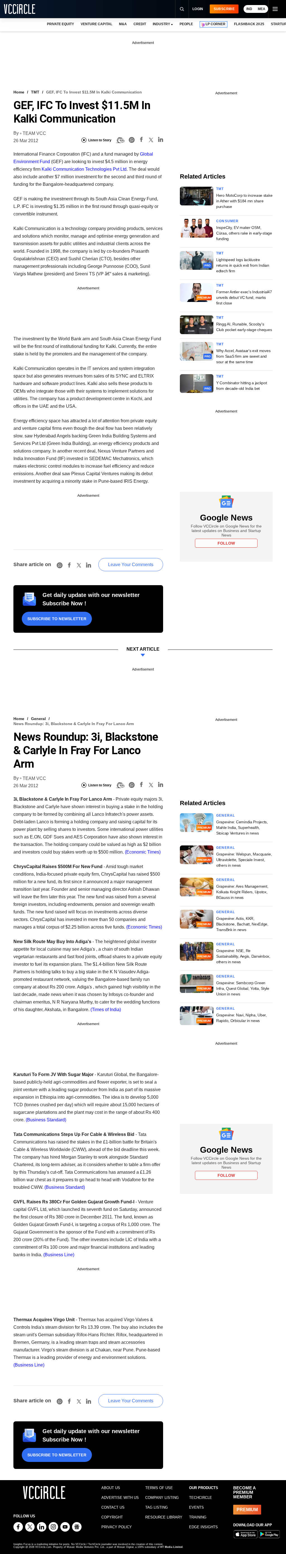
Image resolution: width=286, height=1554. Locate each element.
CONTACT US (113, 1507)
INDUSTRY (161, 24)
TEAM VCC (34, 133)
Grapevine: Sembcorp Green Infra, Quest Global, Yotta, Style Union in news (242, 988)
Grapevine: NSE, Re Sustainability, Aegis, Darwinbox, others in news (243, 956)
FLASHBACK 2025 (249, 24)
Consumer (227, 221)
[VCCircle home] (19, 9)
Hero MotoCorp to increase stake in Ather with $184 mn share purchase (244, 201)
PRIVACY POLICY (116, 1527)
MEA (261, 9)
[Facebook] (141, 140)
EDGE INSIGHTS (203, 1527)
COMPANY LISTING (162, 1498)
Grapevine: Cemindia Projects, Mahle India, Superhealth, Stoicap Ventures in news (242, 827)
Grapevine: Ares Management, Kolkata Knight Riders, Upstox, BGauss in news (242, 892)
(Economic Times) (143, 852)
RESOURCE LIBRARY (163, 1517)
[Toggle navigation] (275, 9)
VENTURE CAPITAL (96, 24)
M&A (123, 24)
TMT (35, 92)
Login (197, 9)
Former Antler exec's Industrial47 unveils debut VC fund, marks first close (244, 297)
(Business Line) (58, 1254)
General (38, 718)
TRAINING (197, 1517)
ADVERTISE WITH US (120, 1498)
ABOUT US (110, 1488)
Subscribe (224, 9)
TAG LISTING (156, 1507)
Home (18, 92)
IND (249, 9)
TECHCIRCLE (200, 1498)
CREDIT (140, 24)
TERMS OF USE (159, 1488)
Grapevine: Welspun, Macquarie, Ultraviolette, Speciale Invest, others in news (244, 860)
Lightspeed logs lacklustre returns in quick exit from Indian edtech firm (242, 265)
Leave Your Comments (130, 564)
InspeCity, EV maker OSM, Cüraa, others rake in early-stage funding (244, 233)
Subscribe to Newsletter (56, 619)
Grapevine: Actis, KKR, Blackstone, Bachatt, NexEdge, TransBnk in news (242, 924)
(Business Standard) (46, 1119)
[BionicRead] (120, 140)
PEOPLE (186, 24)
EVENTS (196, 1507)
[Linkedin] (160, 140)
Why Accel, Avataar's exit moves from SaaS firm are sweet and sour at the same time (243, 356)
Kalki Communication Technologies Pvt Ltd (84, 169)
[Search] (182, 9)
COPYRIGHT (112, 1517)
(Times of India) (105, 1009)
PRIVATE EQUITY (60, 24)
